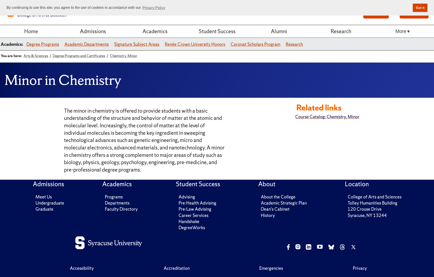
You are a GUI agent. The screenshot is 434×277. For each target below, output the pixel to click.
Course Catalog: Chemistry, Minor (327, 117)
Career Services (193, 215)
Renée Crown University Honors (195, 44)
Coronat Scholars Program (255, 44)
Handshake (189, 221)
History (268, 215)
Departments (117, 203)
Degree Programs (42, 44)
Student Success (217, 31)
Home (31, 31)
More (400, 31)
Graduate (44, 209)
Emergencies (271, 268)
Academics (154, 31)
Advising (187, 197)
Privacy (360, 268)
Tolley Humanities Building (372, 203)
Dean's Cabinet (275, 209)
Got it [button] (420, 7)
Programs (114, 197)
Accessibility (82, 268)
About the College (278, 197)
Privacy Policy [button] (153, 8)
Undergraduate (49, 203)
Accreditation (177, 268)
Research (341, 31)
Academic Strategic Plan (284, 203)
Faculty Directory (121, 209)
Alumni (279, 31)
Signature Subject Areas (136, 44)
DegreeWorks (192, 227)
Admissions (93, 31)
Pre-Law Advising (195, 209)
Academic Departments (86, 44)
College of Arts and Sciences (374, 197)
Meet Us (43, 197)
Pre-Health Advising (197, 203)
